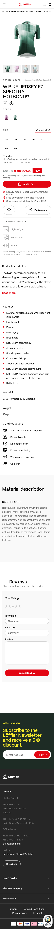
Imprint (13, 909)
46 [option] (15, 148)
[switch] (48, 924)
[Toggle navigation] (4, 4)
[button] (5, 69)
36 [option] (15, 139)
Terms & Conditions (33, 909)
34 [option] (6, 139)
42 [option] (42, 139)
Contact (37, 913)
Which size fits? (43, 130)
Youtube (28, 854)
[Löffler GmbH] (25, 4)
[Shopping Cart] (50, 4)
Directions (11, 864)
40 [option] (33, 139)
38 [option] (24, 139)
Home (5, 11)
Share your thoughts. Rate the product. (38, 80)
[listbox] (27, 118)
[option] (6, 117)
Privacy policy (20, 913)
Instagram (8, 854)
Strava (19, 854)
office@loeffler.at (12, 843)
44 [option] (6, 148)
